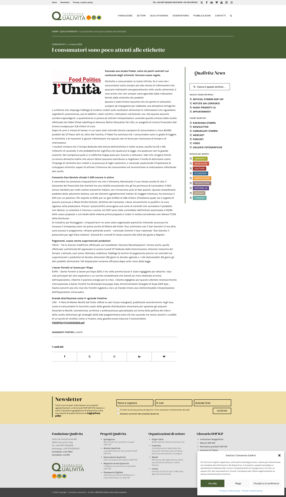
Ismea (155, 468)
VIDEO (196, 143)
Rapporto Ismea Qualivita (116, 463)
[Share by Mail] (164, 356)
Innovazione (202, 178)
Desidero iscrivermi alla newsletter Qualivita (139, 414)
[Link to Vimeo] (216, 2)
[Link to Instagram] (226, 2)
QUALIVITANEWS (68, 31)
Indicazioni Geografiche (211, 439)
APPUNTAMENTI (202, 111)
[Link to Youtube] (221, 2)
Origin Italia (157, 439)
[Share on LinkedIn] (139, 356)
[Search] (231, 15)
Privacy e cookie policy (229, 491)
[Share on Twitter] (89, 356)
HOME (55, 31)
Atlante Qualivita (112, 448)
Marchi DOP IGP (207, 443)
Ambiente (200, 158)
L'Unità (79, 332)
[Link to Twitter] (201, 2)
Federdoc (156, 445)
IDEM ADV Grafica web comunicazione (111, 492)
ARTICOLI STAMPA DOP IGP (208, 99)
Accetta (212, 483)
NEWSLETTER (201, 126)
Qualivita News (209, 73)
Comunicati (58, 44)
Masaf (155, 457)
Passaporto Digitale (113, 472)
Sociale (199, 193)
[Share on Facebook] (64, 356)
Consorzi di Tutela (209, 450)
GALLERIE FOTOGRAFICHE (207, 147)
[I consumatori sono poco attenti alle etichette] (77, 86)
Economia (200, 173)
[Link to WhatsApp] (231, 2)
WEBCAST (198, 135)
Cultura (199, 168)
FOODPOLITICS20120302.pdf (68, 322)
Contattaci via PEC (61, 455)
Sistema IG (200, 188)
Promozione (202, 183)
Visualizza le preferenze (266, 483)
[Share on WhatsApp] (114, 356)
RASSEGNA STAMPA (204, 122)
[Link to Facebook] (206, 2)
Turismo (199, 197)
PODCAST (198, 139)
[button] (279, 455)
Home (54, 2)
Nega (238, 483)
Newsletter (65, 2)
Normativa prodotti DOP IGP (213, 446)
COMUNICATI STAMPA (205, 130)
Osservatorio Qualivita (115, 457)
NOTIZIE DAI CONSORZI (206, 103)
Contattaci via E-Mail (62, 451)
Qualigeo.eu (109, 439)
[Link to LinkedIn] (211, 2)
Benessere (200, 163)
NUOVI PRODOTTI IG (204, 107)
